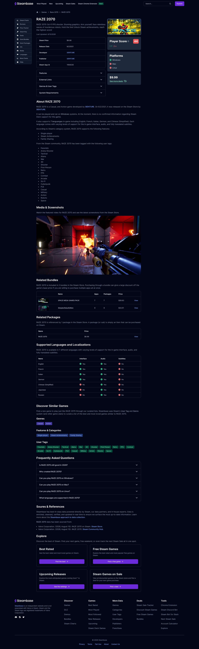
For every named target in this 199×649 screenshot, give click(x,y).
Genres (116, 605)
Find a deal (114, 587)
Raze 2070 (54, 12)
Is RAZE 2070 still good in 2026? (53, 465)
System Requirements (49, 93)
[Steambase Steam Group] (20, 617)
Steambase (19, 606)
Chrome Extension (169, 605)
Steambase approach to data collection (67, 517)
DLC (66, 610)
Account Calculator (169, 623)
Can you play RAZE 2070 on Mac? (54, 485)
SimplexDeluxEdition (65, 308)
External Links (45, 79)
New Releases (94, 619)
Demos (67, 614)
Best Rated (93, 605)
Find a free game (114, 561)
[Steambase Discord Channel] (16, 617)
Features (43, 73)
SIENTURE (71, 53)
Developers (117, 619)
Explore (179, 4)
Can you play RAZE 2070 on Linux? (54, 491)
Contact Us (115, 644)
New (51, 4)
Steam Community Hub (93, 529)
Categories (117, 610)
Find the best (61, 561)
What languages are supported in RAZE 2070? (59, 498)
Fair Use (98, 644)
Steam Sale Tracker (145, 605)
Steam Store (96, 526)
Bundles (67, 619)
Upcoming (59, 4)
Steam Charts (70, 623)
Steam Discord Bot (169, 610)
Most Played (41, 4)
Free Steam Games (145, 614)
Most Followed (94, 614)
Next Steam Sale (168, 619)
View (136, 300)
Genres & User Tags (48, 86)
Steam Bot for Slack (170, 614)
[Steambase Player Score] (128, 41)
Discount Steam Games (147, 610)
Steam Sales (70, 4)
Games (44, 12)
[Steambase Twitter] (23, 617)
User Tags (117, 614)
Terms (90, 644)
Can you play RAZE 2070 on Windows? (56, 478)
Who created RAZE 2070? (50, 471)
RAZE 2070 (65, 12)
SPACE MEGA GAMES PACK (68, 300)
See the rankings (60, 587)
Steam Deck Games (96, 628)
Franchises (117, 628)
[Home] (37, 12)
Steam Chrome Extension (87, 4)
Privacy (82, 644)
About (106, 644)
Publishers (117, 623)
